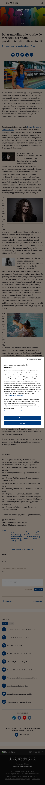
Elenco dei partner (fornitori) (13, 411)
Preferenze (22, 418)
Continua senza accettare (33, 359)
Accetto (22, 423)
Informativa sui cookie (16, 395)
